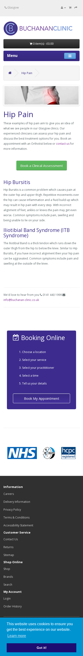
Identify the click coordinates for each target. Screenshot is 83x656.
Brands (8, 577)
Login (7, 598)
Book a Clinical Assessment (41, 165)
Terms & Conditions (16, 517)
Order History (12, 606)
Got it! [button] (42, 648)
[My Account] (63, 7)
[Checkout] (75, 7)
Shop (6, 569)
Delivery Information (16, 502)
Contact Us (10, 539)
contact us (62, 144)
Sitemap (8, 555)
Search (7, 585)
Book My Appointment (41, 398)
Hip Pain (26, 73)
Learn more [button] (16, 636)
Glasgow (13, 7)
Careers (8, 494)
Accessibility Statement (18, 525)
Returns (8, 547)
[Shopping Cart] (70, 7)
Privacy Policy (12, 510)
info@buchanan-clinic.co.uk (21, 300)
